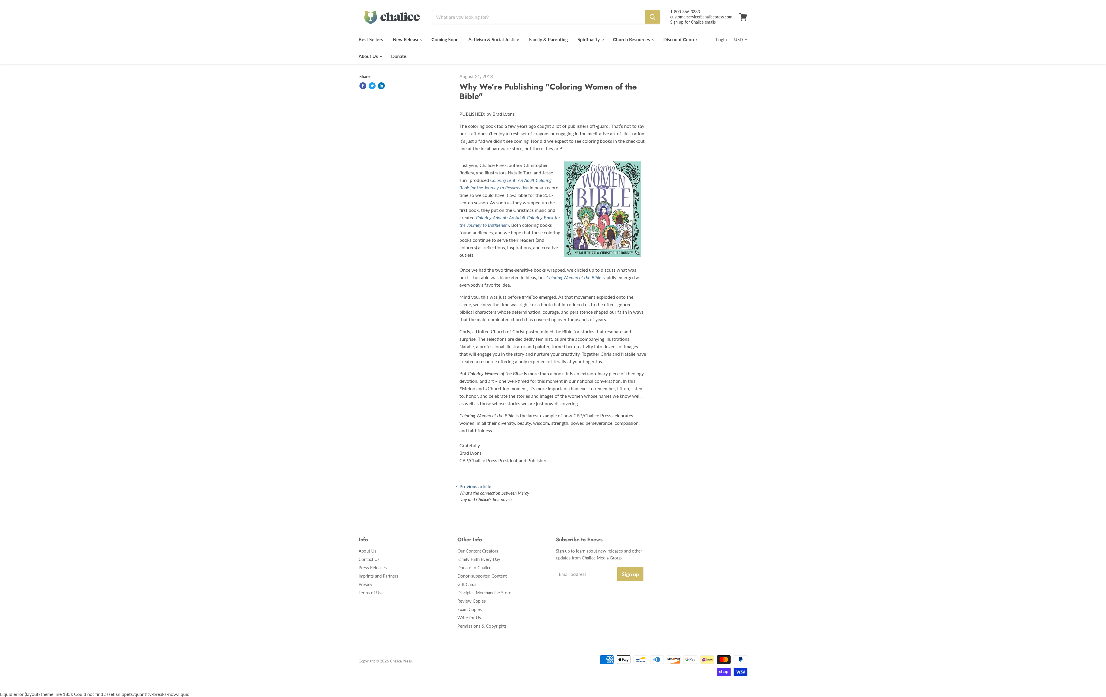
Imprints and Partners (378, 575)
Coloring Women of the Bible (573, 277)
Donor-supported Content (482, 575)
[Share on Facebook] (362, 85)
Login (721, 39)
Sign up (630, 574)
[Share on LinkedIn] (381, 85)
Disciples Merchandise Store (484, 592)
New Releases (407, 39)
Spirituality (589, 39)
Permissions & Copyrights (482, 626)
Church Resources (632, 39)
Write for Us (469, 617)
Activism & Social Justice (493, 39)
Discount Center (680, 39)
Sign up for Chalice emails (693, 22)
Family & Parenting (548, 39)
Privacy (365, 584)
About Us (369, 56)
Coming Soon (445, 39)
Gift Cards (466, 584)
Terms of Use (371, 592)
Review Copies (471, 600)
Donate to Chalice (474, 567)
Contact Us (369, 559)
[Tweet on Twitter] (372, 85)
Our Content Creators (477, 550)
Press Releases (373, 567)
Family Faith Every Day (478, 559)
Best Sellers (371, 39)
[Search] (652, 17)
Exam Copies (469, 609)
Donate (398, 56)
